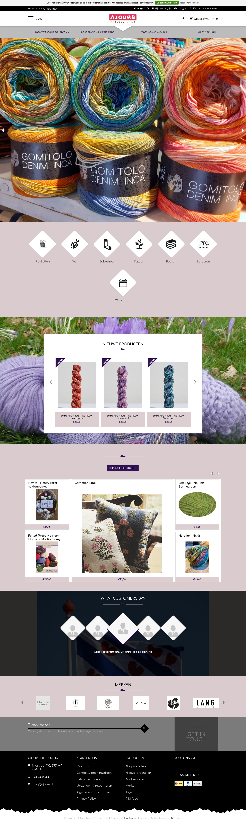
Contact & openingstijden (94, 772)
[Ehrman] (43, 703)
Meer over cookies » (189, 3)
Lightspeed (130, 818)
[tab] (123, 468)
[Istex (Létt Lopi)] (108, 703)
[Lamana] (141, 703)
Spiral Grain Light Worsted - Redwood (123, 417)
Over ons (83, 766)
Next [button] (242, 130)
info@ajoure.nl (43, 784)
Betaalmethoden (88, 779)
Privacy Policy (86, 798)
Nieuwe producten (138, 772)
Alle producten (136, 766)
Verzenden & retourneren (94, 785)
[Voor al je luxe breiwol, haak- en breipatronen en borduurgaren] (123, 18)
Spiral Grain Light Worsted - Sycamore (169, 417)
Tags (129, 792)
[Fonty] (75, 703)
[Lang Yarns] (206, 703)
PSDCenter (176, 818)
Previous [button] (3, 130)
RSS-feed (132, 798)
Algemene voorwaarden (93, 792)
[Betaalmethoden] (179, 783)
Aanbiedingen (135, 779)
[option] (123, 130)
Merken (131, 785)
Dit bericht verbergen (167, 3)
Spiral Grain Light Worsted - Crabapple (77, 417)
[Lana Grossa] (173, 703)
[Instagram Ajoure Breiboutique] (195, 766)
